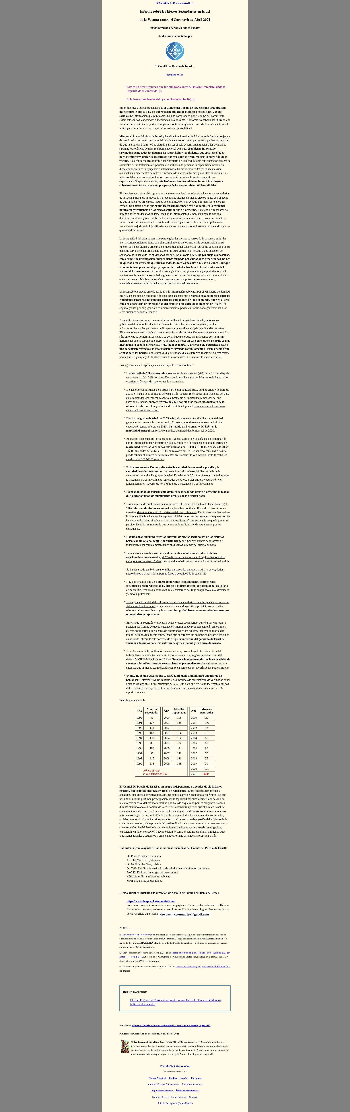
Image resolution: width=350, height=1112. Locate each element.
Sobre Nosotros (178, 1097)
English (173, 1078)
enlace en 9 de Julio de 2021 (216, 966)
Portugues (196, 1078)
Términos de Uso (175, 74)
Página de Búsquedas (162, 1090)
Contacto (193, 1097)
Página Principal (157, 1078)
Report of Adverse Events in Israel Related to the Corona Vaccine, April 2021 (171, 1025)
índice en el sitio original (184, 952)
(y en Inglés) (136, 956)
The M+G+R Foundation (175, 1066)
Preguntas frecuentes (192, 1084)
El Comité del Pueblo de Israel (138, 934)
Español (184, 1078)
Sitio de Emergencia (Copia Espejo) (175, 1103)
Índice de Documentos (187, 1090)
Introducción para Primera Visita (163, 1084)
